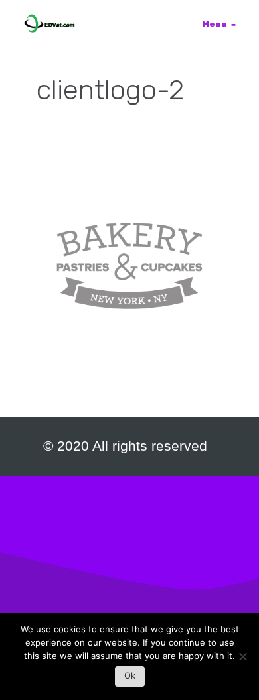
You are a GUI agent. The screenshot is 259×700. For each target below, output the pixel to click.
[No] (242, 660)
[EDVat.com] (49, 23)
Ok (129, 675)
